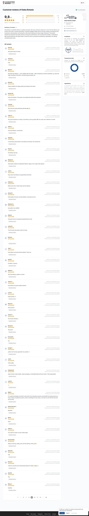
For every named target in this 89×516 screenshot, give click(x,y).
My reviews (33, 514)
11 (37, 497)
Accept (62, 513)
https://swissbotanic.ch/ (71, 30)
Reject (67, 513)
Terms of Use (47, 514)
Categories (40, 514)
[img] (16, 27)
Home (27, 514)
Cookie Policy (74, 513)
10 (34, 497)
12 (40, 497)
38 (46, 497)
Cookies (54, 514)
